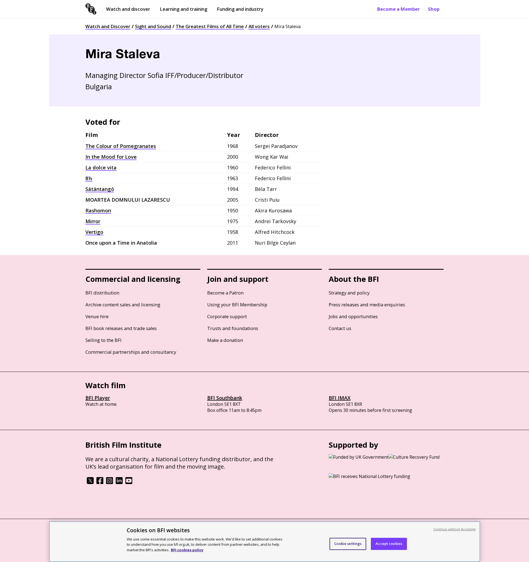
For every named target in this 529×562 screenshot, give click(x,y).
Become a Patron (225, 293)
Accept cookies (389, 543)
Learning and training (183, 9)
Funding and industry (240, 9)
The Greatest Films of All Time (210, 26)
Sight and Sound (153, 26)
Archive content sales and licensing (122, 304)
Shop (433, 9)
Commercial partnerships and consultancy (130, 352)
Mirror (92, 221)
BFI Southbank (224, 398)
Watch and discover (128, 9)
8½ (88, 178)
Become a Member (398, 9)
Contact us (340, 328)
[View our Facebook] (100, 482)
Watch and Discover (107, 26)
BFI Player (97, 398)
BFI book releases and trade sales (121, 328)
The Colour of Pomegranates (120, 146)
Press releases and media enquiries (367, 304)
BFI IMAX (339, 398)
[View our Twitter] (90, 482)
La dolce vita (101, 167)
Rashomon (98, 210)
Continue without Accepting (454, 529)
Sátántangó (99, 189)
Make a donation (225, 340)
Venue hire (97, 316)
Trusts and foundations (232, 328)
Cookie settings (347, 543)
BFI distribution (102, 293)
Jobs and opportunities (353, 316)
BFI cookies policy (187, 549)
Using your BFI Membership (237, 304)
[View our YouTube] (129, 482)
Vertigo (94, 232)
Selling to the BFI (103, 340)
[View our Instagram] (109, 482)
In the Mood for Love (111, 156)
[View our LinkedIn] (119, 482)
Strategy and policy (349, 293)
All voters (259, 26)
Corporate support (227, 316)
